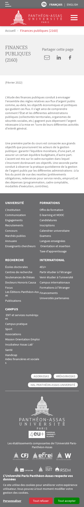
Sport (8, 329)
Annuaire (11, 241)
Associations (13, 334)
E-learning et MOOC (52, 215)
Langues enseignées (52, 241)
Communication (15, 215)
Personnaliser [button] (12, 501)
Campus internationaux (55, 282)
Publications (13, 301)
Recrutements (14, 225)
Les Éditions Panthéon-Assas (22, 293)
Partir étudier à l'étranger (56, 272)
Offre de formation (51, 210)
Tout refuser (41, 501)
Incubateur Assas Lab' (19, 344)
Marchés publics (15, 236)
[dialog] (42, 489)
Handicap (11, 355)
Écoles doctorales (16, 267)
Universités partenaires (54, 298)
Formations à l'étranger (55, 287)
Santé (8, 350)
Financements (49, 293)
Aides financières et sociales (22, 361)
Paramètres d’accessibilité (44, 4)
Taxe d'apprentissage (53, 251)
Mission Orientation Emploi (22, 339)
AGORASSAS (41, 376)
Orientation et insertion (55, 246)
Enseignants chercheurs (20, 246)
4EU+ (43, 267)
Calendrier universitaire (55, 231)
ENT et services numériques (21, 317)
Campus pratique (16, 324)
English (72, 4)
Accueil (10, 30)
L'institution (12, 210)
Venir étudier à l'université (56, 277)
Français (55, 4)
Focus (9, 287)
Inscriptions (47, 225)
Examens (45, 236)
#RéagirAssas (65, 376)
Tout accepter (67, 501)
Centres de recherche (18, 272)
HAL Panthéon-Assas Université (53, 384)
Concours (11, 231)
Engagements (14, 220)
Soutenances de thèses (20, 277)
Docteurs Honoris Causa (20, 282)
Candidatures (48, 220)
